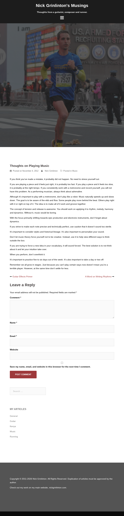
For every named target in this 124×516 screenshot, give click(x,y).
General (14, 416)
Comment (15, 297)
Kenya (13, 426)
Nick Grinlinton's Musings (62, 5)
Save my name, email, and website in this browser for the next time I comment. (50, 366)
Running (14, 436)
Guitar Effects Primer (23, 276)
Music (75, 171)
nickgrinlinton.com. (58, 487)
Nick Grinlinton (51, 171)
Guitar (13, 421)
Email (13, 336)
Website (14, 349)
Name (13, 322)
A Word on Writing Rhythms (98, 276)
